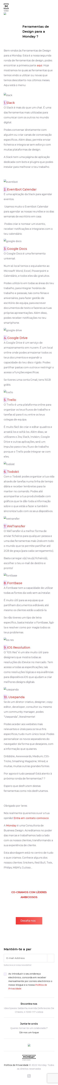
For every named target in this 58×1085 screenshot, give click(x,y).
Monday (11, 825)
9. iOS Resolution (17, 647)
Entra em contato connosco (31, 818)
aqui (39, 65)
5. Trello (10, 400)
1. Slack (9, 103)
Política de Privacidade (16, 1065)
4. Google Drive (16, 338)
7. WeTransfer (14, 526)
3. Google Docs (15, 249)
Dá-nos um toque (29, 1032)
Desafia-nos (28, 920)
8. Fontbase (13, 583)
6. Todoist (11, 472)
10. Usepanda (14, 697)
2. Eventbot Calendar (20, 189)
